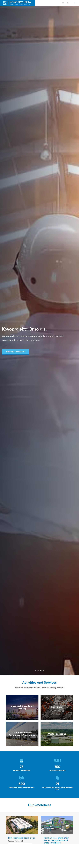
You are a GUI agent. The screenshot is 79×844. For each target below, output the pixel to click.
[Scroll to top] (74, 839)
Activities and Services (15, 352)
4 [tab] (43, 670)
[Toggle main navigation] (76, 3)
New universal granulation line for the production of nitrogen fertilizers (56, 840)
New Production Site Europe (21, 838)
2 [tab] (38, 670)
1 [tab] (35, 670)
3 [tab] (41, 670)
